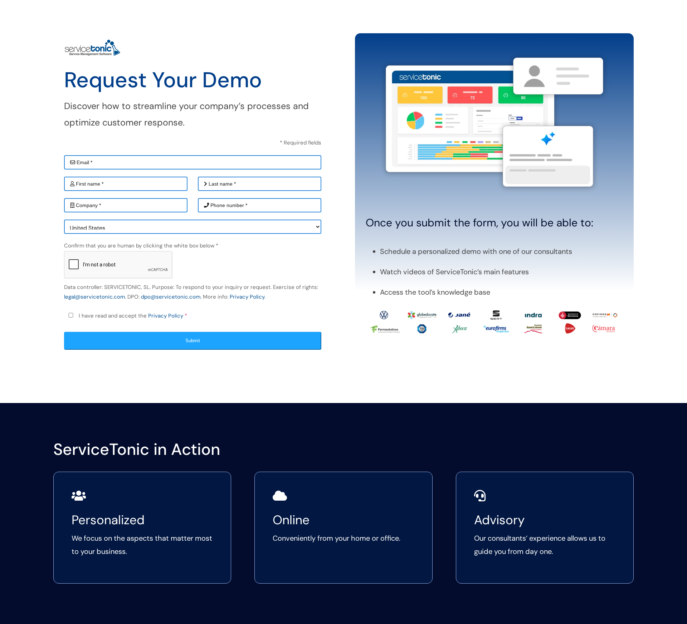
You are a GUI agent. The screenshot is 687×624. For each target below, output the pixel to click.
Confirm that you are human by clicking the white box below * (141, 245)
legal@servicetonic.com (94, 296)
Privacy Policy (247, 296)
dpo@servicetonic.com (170, 296)
